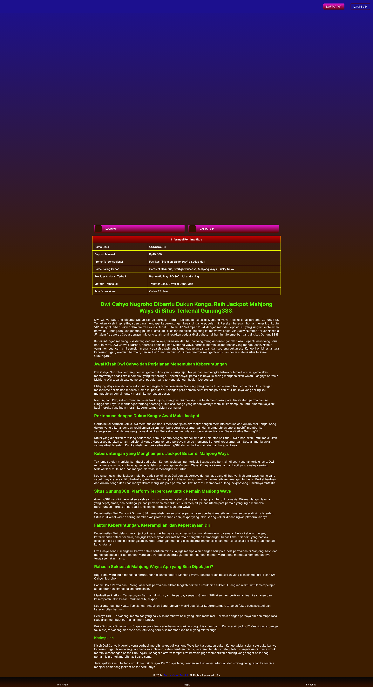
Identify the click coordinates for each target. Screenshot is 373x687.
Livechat (311, 684)
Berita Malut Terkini (176, 675)
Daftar (186, 685)
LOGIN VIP (360, 6)
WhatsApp (62, 684)
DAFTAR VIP (334, 6)
